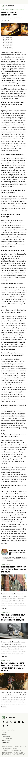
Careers (17, 746)
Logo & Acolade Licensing (7, 738)
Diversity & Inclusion (7, 748)
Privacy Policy (6, 750)
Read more (4, 608)
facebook (10, 554)
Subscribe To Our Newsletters (8, 730)
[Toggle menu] (25, 5)
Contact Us (4, 734)
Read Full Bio (10, 560)
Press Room (13, 750)
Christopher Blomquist (7, 18)
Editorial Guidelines (6, 736)
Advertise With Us (6, 740)
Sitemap (19, 750)
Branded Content (5, 742)
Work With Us (23, 746)
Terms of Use (16, 748)
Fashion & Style (5, 564)
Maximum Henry (6, 52)
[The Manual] (8, 6)
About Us (4, 732)
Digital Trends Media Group (8, 746)
